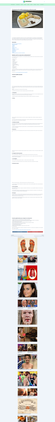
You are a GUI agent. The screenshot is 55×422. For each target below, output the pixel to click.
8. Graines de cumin (14, 50)
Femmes (25, 4)
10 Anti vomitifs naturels (14, 44)
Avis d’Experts (41, 4)
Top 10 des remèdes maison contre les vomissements (21, 72)
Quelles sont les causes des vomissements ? (17, 43)
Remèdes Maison (13, 4)
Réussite (31, 4)
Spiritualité (35, 4)
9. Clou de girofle (14, 51)
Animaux (38, 4)
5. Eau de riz (13, 48)
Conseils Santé (17, 4)
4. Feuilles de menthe (14, 47)
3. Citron (13, 46)
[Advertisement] (27, 33)
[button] (44, 1)
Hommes (22, 4)
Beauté (28, 4)
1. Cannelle (13, 45)
